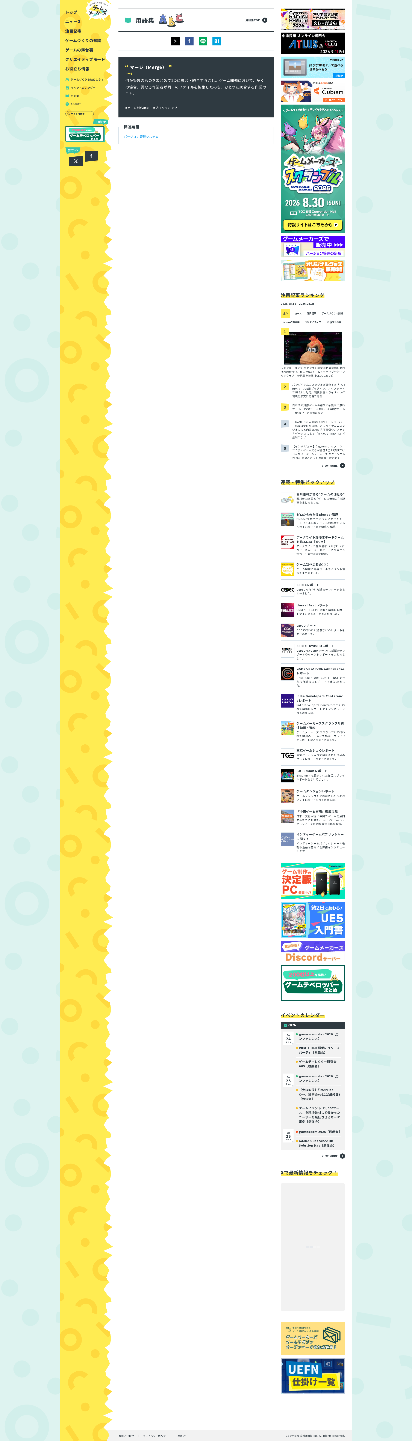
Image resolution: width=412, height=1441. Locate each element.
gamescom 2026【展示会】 (320, 1131)
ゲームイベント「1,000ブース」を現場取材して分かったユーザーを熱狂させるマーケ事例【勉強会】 (319, 1115)
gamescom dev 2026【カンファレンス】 (319, 1036)
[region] (86, 720)
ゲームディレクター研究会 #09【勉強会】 (318, 1063)
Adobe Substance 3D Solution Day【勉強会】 (317, 1143)
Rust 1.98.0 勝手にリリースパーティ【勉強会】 (319, 1050)
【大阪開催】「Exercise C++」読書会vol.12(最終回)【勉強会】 (319, 1094)
